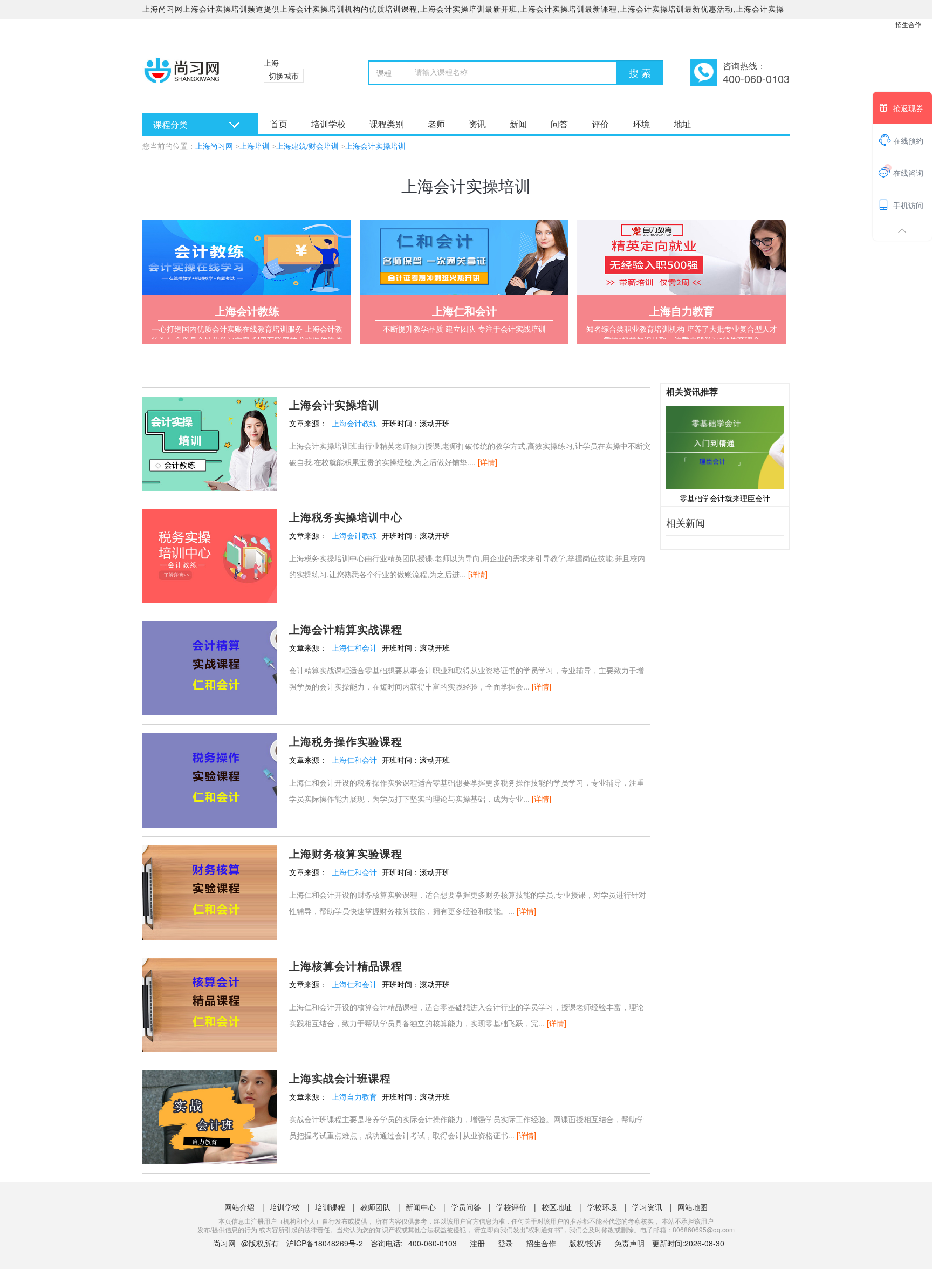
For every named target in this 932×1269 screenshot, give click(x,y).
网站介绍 (239, 1207)
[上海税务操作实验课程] (209, 779)
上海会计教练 (354, 423)
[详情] (487, 461)
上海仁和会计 (354, 647)
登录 (505, 1243)
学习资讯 (647, 1207)
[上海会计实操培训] (209, 442)
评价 (600, 124)
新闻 (518, 124)
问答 (559, 124)
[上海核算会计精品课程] (209, 1003)
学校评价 (511, 1207)
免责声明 (629, 1243)
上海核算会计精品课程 (345, 965)
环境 (641, 124)
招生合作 (908, 24)
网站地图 (692, 1207)
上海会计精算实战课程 (345, 629)
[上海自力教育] (681, 257)
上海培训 (254, 146)
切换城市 (284, 75)
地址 (682, 124)
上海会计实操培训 (375, 146)
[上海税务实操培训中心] (209, 554)
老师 (436, 124)
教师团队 (375, 1207)
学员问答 (466, 1207)
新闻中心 (421, 1207)
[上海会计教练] (246, 257)
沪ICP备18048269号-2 (324, 1243)
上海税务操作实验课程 (345, 741)
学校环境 (602, 1207)
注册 (477, 1243)
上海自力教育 (354, 1096)
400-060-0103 (433, 1243)
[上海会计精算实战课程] (209, 666)
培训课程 (330, 1207)
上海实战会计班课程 (340, 1078)
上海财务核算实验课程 (345, 853)
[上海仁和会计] (464, 257)
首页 (278, 124)
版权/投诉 (585, 1243)
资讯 (477, 124)
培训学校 (328, 124)
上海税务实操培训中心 (345, 516)
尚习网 (224, 1243)
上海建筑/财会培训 (307, 146)
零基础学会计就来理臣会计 (725, 498)
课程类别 (386, 124)
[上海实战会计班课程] (209, 1115)
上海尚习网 (214, 146)
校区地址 (557, 1207)
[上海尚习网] (189, 75)
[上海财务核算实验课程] (209, 891)
